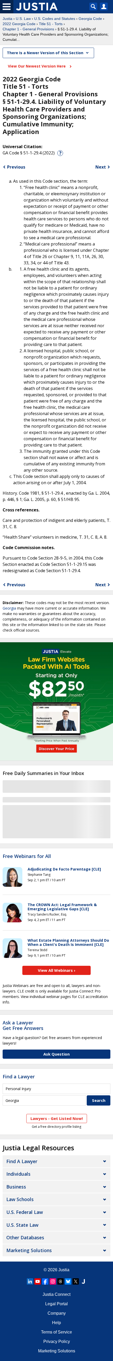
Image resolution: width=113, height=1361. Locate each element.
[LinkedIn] (30, 1281)
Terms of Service (56, 1332)
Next (100, 167)
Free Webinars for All (27, 856)
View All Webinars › (56, 970)
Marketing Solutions (29, 1250)
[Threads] (60, 1281)
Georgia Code (90, 18)
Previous (16, 167)
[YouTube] (37, 1281)
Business (16, 1187)
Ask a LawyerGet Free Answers (23, 1025)
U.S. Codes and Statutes (54, 18)
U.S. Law (23, 18)
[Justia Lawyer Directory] (83, 1281)
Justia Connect (56, 1294)
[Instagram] (53, 1281)
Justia (7, 18)
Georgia (9, 608)
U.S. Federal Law (24, 1212)
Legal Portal (56, 1304)
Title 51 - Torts (51, 24)
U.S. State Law (22, 1225)
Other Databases (25, 1237)
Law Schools (20, 1199)
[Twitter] (76, 1281)
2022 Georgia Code (19, 24)
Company (57, 1313)
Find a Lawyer (19, 1076)
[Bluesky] (68, 1281)
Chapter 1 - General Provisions (28, 29)
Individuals (18, 1174)
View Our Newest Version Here (37, 66)
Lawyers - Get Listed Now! (56, 1118)
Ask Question (56, 1054)
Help (56, 1322)
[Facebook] (45, 1281)
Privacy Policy (56, 1341)
